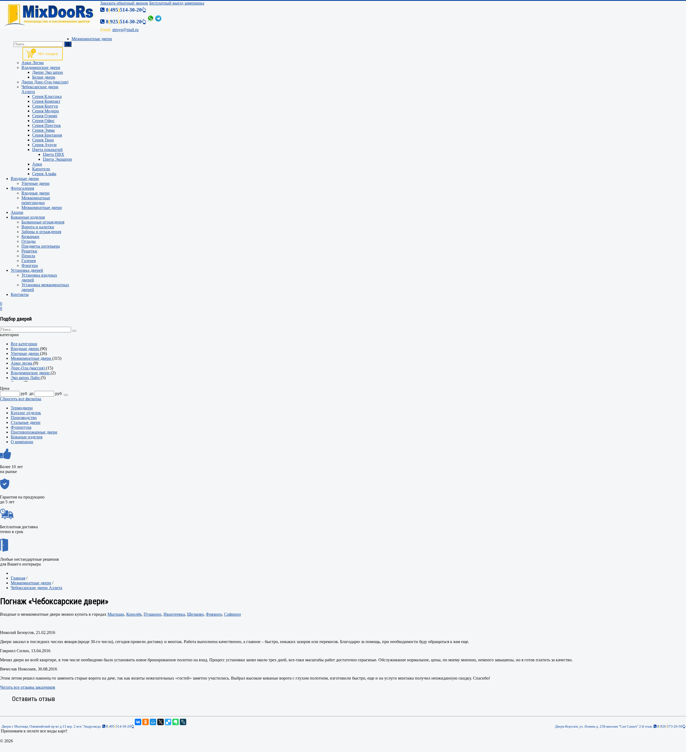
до (31, 393)
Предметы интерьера (40, 246)
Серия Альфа (44, 173)
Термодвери (22, 408)
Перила (28, 256)
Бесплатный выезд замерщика (176, 3)
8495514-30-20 (118, 726)
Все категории (24, 344)
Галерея (28, 260)
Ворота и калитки (37, 227)
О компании (22, 441)
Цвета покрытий (47, 149)
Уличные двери (35, 183)
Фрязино (214, 614)
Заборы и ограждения (41, 231)
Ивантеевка (174, 614)
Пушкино (152, 614)
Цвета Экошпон (57, 159)
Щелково (195, 614)
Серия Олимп (44, 115)
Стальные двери (25, 422)
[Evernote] (175, 722)
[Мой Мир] (153, 722)
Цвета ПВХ (53, 154)
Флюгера (29, 265)
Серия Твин (43, 140)
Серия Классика (47, 96)
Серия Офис (43, 120)
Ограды (28, 241)
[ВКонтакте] (138, 722)
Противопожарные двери (34, 432)
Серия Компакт (46, 101)
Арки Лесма (32, 62)
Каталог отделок (26, 412)
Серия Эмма (43, 130)
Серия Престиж (46, 125)
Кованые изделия (26, 437)
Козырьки (30, 236)
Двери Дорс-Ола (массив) (44, 82)
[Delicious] (168, 722)
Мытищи (115, 614)
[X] (160, 722)
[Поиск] (68, 44)
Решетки (29, 251)
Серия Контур (45, 106)
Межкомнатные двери (41, 207)
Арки (37, 164)
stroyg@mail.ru (125, 29)
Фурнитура (21, 427)
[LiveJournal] (183, 722)
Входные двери (35, 193)
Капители (41, 169)
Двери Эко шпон (47, 72)
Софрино (232, 614)
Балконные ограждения (42, 222)
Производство (24, 417)
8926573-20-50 (669, 726)
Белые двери (43, 77)
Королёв (133, 614)
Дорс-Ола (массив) (28, 368)
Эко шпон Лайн (26, 377)
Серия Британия (47, 135)
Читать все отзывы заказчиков (27, 687)
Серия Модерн (45, 111)
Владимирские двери (40, 67)
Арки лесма (22, 363)
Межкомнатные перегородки (35, 200)
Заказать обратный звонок (124, 3)
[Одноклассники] (145, 722)
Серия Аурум (44, 144)
